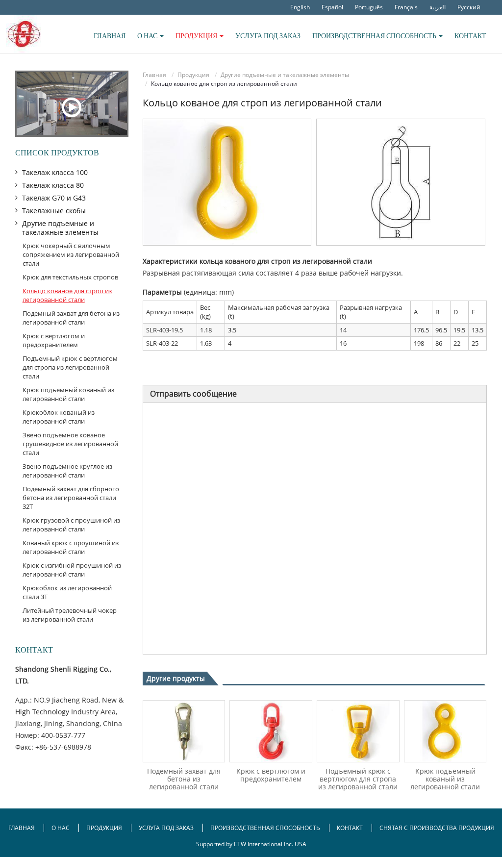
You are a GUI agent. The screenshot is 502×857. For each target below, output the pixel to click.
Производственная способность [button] (375, 36)
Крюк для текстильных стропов (70, 277)
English (300, 7)
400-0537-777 (63, 735)
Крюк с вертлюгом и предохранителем (270, 774)
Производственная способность (265, 828)
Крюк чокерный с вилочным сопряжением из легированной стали (71, 254)
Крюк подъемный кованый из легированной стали (445, 778)
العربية (437, 7)
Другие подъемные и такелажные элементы (285, 75)
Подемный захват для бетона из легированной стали (184, 778)
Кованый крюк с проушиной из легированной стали (71, 547)
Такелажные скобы (54, 210)
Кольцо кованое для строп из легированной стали (67, 295)
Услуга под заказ (268, 36)
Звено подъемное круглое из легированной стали (67, 470)
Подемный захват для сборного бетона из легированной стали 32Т (71, 497)
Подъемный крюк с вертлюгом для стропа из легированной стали (358, 778)
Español (332, 7)
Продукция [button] (197, 36)
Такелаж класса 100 (55, 172)
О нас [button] (148, 36)
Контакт (470, 36)
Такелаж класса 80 (53, 185)
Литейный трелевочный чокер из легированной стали (70, 615)
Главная (110, 36)
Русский (468, 7)
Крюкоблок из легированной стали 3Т (67, 592)
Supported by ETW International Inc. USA (251, 844)
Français (406, 7)
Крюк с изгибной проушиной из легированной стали (72, 570)
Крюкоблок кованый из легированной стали (59, 417)
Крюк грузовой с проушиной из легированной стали (71, 524)
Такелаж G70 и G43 (54, 197)
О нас (61, 828)
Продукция (193, 75)
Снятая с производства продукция (436, 828)
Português (369, 7)
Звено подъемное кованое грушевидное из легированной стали (70, 443)
